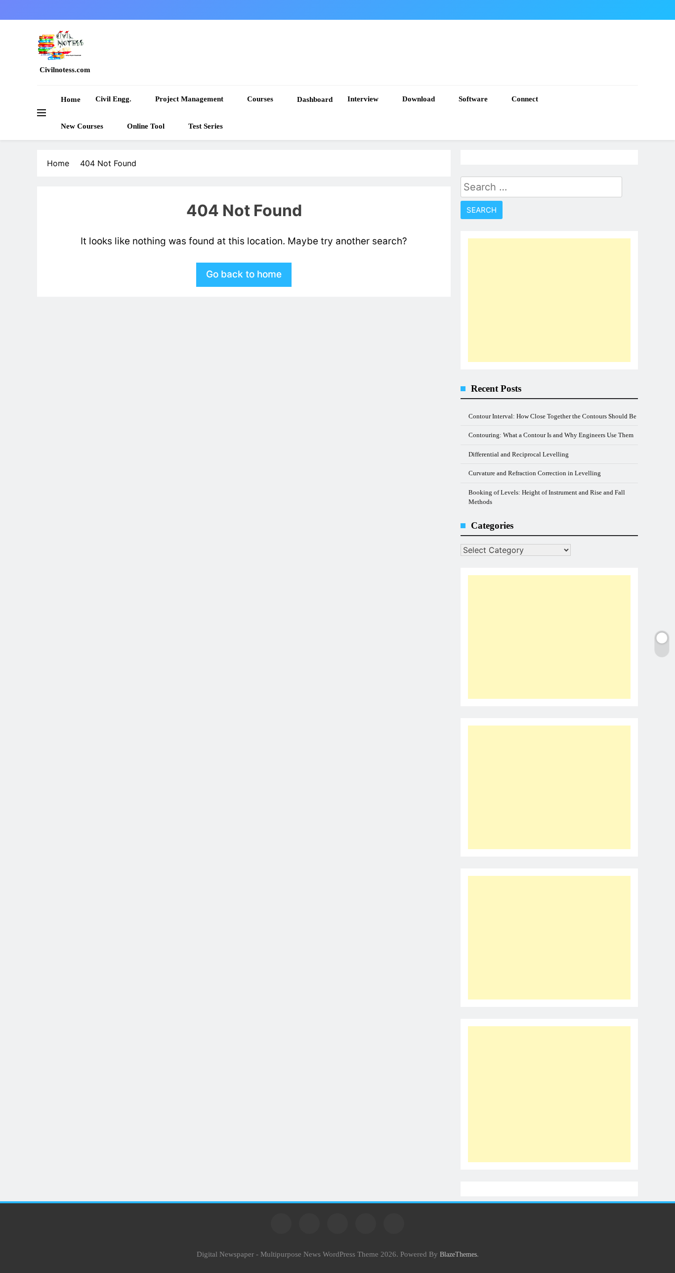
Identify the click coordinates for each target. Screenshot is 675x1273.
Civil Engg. (113, 99)
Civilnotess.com (65, 70)
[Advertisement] (549, 300)
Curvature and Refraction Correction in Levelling (534, 473)
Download (418, 99)
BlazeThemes (458, 1254)
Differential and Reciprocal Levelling (518, 454)
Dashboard (315, 99)
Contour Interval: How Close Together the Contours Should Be (552, 416)
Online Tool (146, 126)
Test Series (205, 126)
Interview (363, 99)
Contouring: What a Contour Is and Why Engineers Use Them (550, 435)
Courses (260, 99)
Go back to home (244, 274)
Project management (189, 99)
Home (71, 99)
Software (473, 99)
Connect (524, 99)
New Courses (82, 126)
